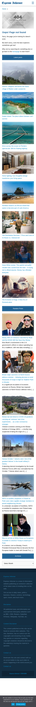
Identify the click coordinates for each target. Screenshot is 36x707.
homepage (15, 51)
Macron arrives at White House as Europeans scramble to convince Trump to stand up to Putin (18, 540)
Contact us (7, 666)
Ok (13, 704)
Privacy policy (21, 704)
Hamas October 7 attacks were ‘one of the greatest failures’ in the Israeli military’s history (16, 461)
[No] (34, 701)
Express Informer (12, 3)
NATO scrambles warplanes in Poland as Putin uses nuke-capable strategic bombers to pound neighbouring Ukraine (18, 501)
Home (4, 9)
